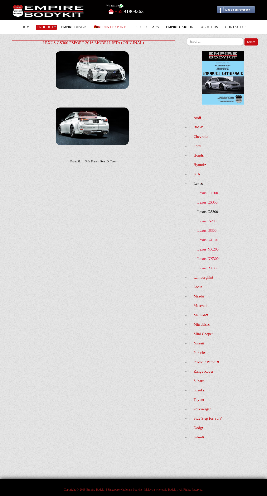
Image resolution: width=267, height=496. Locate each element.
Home (26, 27)
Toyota (199, 399)
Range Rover (203, 371)
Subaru (199, 381)
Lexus (198, 183)
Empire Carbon (180, 27)
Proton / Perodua (206, 362)
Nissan (199, 343)
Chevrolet (201, 136)
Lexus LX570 (207, 240)
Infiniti (199, 437)
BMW (198, 127)
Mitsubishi (202, 324)
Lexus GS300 (207, 212)
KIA (197, 174)
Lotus (198, 287)
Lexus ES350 (207, 202)
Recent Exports (112, 27)
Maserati (200, 306)
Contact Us (236, 27)
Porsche (199, 352)
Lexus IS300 (207, 230)
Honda (199, 155)
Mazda (199, 296)
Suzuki (199, 390)
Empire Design (74, 27)
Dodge (199, 428)
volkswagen (203, 409)
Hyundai (200, 165)
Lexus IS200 (207, 221)
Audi (197, 118)
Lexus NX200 (208, 249)
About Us (209, 27)
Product (45, 27)
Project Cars (147, 27)
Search (251, 41)
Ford (197, 146)
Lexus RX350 (207, 268)
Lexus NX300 (208, 259)
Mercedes (201, 315)
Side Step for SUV (208, 418)
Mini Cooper (203, 334)
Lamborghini (203, 277)
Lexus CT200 (207, 193)
